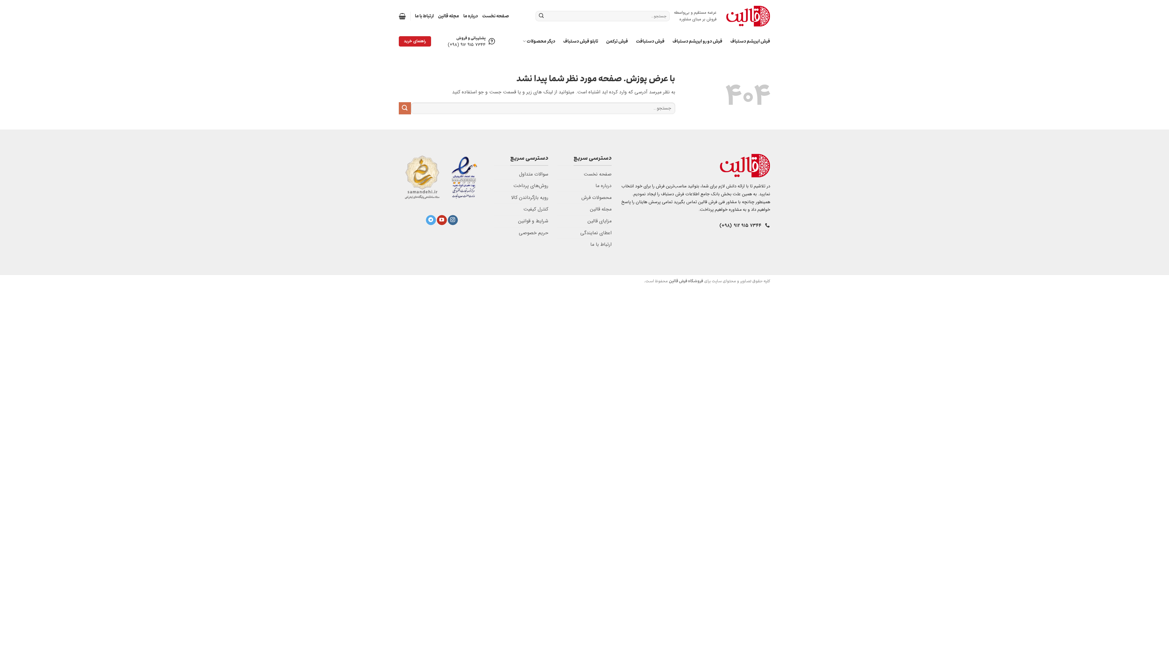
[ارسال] (541, 16)
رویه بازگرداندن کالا (529, 197)
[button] (402, 16)
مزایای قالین (600, 221)
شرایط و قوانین (533, 221)
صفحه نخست (495, 16)
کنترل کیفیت (535, 209)
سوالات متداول (533, 174)
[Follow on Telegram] (431, 220)
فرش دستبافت (650, 41)
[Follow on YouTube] (442, 220)
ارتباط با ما (424, 16)
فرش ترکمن (617, 41)
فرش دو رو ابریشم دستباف (697, 41)
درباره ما (470, 16)
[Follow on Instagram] (453, 220)
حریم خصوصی (533, 233)
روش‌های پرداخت (530, 185)
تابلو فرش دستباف (580, 41)
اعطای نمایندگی (596, 233)
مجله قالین (448, 16)
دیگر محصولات (541, 41)
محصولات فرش (596, 197)
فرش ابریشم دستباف (750, 41)
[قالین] (748, 16)
